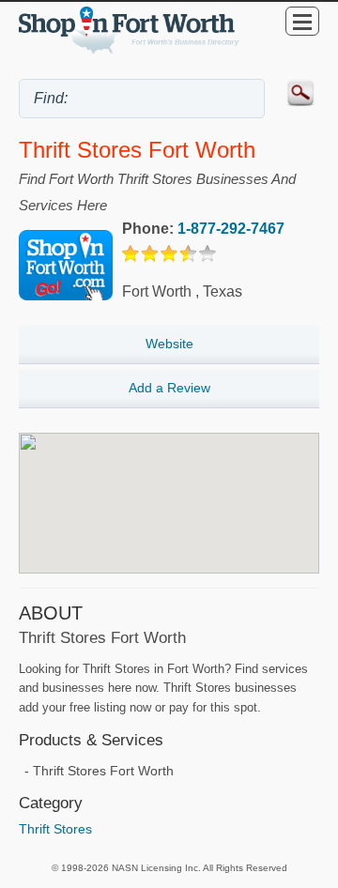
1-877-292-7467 (230, 229)
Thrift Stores (55, 828)
